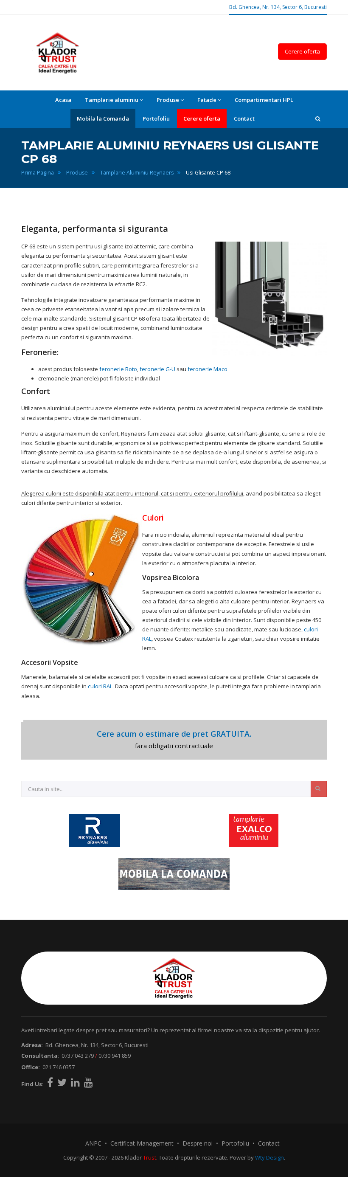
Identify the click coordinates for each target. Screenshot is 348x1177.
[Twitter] (62, 1082)
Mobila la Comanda (103, 118)
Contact (244, 118)
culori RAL (100, 686)
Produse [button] (168, 100)
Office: (30, 1067)
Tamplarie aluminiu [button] (111, 100)
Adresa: (32, 1045)
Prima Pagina (37, 172)
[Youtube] (88, 1082)
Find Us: (32, 1084)
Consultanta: (40, 1055)
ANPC (93, 1143)
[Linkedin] (75, 1082)
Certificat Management (142, 1143)
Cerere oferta (302, 51)
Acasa (63, 100)
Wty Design (269, 1157)
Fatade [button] (206, 100)
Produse (77, 172)
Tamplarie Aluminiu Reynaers (137, 172)
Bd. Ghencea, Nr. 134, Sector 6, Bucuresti (278, 7)
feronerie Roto (118, 369)
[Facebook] (50, 1082)
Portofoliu (156, 118)
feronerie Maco (207, 369)
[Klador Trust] (57, 52)
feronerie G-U (157, 369)
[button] (318, 118)
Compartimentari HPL (264, 100)
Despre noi (197, 1143)
